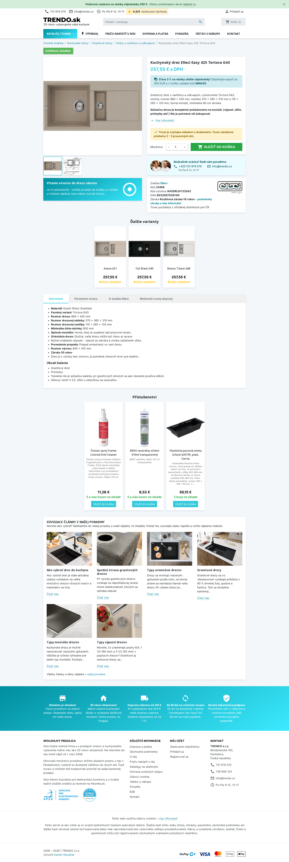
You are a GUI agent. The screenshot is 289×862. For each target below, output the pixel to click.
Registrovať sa (179, 756)
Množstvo (156, 147)
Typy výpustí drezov (112, 642)
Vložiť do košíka (216, 146)
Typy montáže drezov (63, 642)
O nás (133, 756)
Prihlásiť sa (177, 751)
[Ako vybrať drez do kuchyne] (69, 549)
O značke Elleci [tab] (119, 298)
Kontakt (233, 34)
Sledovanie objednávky (185, 746)
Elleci (163, 183)
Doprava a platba (155, 34)
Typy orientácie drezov (164, 570)
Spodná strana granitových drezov (117, 572)
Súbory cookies (140, 776)
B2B (132, 791)
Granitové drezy (209, 570)
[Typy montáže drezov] (69, 621)
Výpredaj (89, 34)
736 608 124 (224, 771)
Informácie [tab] (56, 298)
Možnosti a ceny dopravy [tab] (156, 298)
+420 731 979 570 (190, 166)
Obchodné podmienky (144, 751)
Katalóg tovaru (59, 34)
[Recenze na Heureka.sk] (89, 796)
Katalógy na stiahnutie (144, 766)
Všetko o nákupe (208, 34)
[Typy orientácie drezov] (169, 549)
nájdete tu (189, 4)
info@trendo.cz (81, 12)
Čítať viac (53, 594)
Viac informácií (164, 120)
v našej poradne (95, 674)
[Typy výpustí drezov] (119, 621)
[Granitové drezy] (219, 549)
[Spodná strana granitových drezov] (119, 549)
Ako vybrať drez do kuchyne (67, 570)
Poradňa (181, 34)
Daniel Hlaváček (64, 854)
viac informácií (168, 818)
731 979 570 (55, 12)
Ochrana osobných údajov (146, 771)
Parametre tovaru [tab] (86, 298)
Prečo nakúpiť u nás (120, 34)
